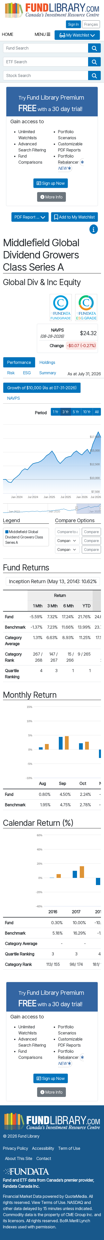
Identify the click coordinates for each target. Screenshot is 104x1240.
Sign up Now (53, 183)
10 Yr (87, 412)
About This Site (18, 1158)
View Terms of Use (48, 1202)
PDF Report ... (27, 217)
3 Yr (66, 412)
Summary (47, 372)
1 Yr (55, 412)
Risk (11, 372)
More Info (53, 196)
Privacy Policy (15, 1148)
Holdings (47, 362)
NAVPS (13, 398)
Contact (43, 1158)
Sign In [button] (73, 24)
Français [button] (91, 24)
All (97, 412)
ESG (27, 372)
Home (7, 34)
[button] (94, 48)
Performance (19, 362)
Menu (41, 34)
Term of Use (69, 1148)
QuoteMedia (76, 1196)
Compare (91, 532)
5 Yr (76, 412)
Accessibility (43, 1148)
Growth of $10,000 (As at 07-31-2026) (41, 387)
